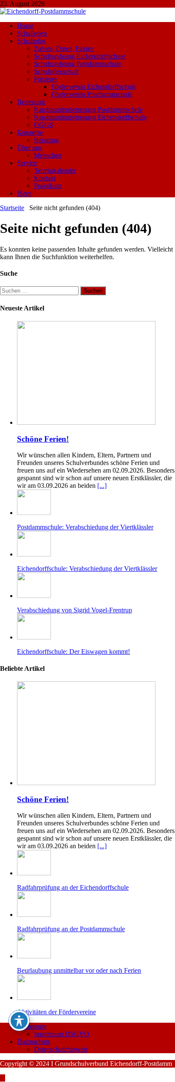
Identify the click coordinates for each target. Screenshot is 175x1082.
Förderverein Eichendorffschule (93, 86)
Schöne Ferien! (43, 438)
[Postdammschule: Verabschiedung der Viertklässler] (34, 512)
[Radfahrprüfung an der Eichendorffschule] (34, 873)
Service (27, 162)
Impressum (31, 1026)
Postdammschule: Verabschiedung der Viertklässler (85, 527)
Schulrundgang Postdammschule (77, 63)
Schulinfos (31, 40)
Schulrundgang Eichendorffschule (79, 56)
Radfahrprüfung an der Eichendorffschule (73, 887)
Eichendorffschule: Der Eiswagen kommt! (73, 651)
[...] (102, 485)
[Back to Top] (2, 1078)
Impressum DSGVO (61, 1034)
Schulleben (32, 33)
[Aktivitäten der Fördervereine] (34, 997)
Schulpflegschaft (56, 71)
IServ (24, 193)
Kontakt (45, 178)
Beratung (46, 140)
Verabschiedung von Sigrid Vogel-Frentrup (74, 610)
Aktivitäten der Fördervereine (56, 1012)
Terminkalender (55, 170)
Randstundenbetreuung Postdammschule (88, 109)
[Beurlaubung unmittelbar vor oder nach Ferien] (34, 956)
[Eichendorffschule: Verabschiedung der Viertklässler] (34, 554)
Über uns (29, 147)
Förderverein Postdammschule (91, 94)
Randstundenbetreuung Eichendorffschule (90, 117)
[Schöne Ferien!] (86, 422)
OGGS (43, 124)
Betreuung (31, 101)
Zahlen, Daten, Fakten (64, 48)
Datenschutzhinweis (61, 1049)
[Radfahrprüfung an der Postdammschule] (34, 914)
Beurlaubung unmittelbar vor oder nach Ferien (79, 970)
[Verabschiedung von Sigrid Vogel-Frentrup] (34, 595)
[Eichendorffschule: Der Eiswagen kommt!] (34, 637)
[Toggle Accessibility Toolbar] (19, 1020)
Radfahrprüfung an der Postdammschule (71, 929)
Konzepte (30, 132)
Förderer (45, 79)
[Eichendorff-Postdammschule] (43, 11)
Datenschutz (33, 1041)
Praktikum (48, 185)
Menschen (48, 155)
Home (25, 25)
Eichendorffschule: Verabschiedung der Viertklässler (87, 568)
